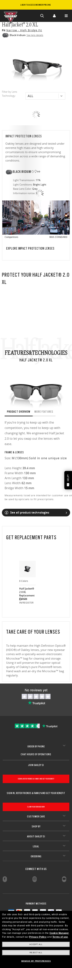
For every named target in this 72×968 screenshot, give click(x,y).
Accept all (35, 944)
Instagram (34, 879)
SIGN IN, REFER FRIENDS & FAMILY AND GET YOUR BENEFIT (36, 779)
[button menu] (66, 16)
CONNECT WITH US (36, 869)
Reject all (36, 953)
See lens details (34, 35)
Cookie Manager (59, 933)
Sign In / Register (54, 16)
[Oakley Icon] (11, 16)
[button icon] (42, 16)
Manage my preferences (36, 961)
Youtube (64, 879)
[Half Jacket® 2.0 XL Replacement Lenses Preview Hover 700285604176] (27, 569)
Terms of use (60, 937)
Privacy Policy (37, 937)
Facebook (5, 879)
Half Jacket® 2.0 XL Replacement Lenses (27, 592)
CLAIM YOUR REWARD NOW (36, 807)
